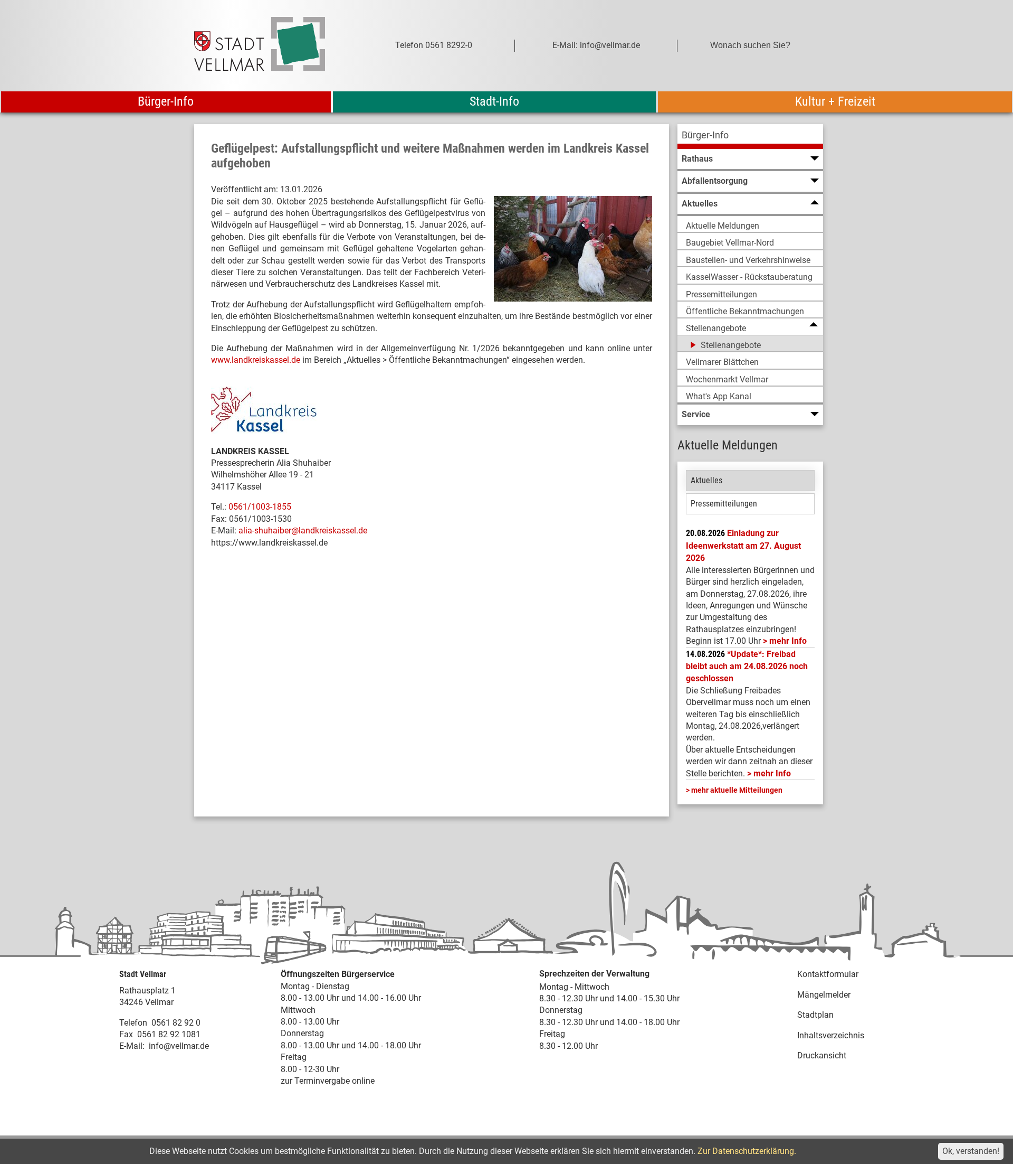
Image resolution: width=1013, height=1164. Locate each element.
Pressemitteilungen (724, 504)
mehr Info (788, 641)
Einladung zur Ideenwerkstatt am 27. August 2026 (743, 545)
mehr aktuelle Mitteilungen (736, 790)
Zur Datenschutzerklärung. (746, 1151)
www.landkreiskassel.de (255, 360)
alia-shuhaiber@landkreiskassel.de (302, 530)
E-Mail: (132, 1046)
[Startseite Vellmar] (271, 45)
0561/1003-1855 (259, 507)
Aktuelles (706, 480)
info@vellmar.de (179, 1046)
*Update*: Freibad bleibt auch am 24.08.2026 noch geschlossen (747, 666)
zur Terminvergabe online (328, 1081)
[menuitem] (750, 136)
